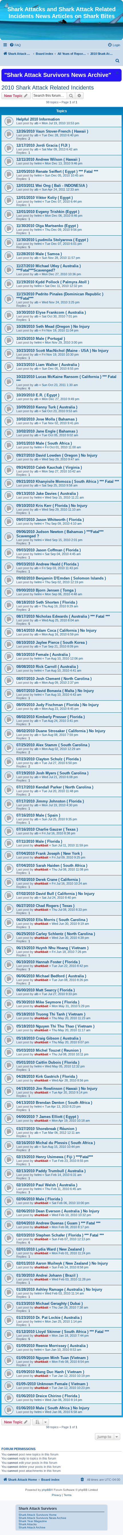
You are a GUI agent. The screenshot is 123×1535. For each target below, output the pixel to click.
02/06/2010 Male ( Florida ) (39, 1199)
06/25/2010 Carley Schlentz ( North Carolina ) (55, 934)
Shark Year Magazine (33, 1521)
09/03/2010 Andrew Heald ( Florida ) (47, 564)
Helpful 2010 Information (38, 119)
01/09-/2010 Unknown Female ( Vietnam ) (52, 1384)
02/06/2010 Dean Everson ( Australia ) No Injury (57, 1211)
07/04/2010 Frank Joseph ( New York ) (49, 853)
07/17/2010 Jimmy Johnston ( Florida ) (50, 801)
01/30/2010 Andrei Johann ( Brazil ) (47, 1275)
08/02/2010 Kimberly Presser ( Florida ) (50, 717)
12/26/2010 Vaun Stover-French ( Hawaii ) (52, 131)
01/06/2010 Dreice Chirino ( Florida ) (48, 1396)
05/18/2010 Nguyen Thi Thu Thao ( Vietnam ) (55, 1026)
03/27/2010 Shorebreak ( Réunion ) (46, 1129)
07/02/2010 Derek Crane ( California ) (48, 879)
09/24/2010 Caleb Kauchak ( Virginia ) (49, 467)
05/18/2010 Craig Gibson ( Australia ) (48, 1038)
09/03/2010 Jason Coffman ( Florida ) (48, 550)
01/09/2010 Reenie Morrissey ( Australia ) (52, 1346)
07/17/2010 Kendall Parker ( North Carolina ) (54, 787)
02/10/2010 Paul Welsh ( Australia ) (46, 1185)
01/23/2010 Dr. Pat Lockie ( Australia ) (49, 1317)
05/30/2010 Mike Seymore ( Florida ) (47, 1002)
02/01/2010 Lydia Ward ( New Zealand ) (50, 1249)
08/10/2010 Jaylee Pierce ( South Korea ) (51, 642)
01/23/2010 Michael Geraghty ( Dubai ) (49, 1303)
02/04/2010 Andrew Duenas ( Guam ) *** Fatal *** (58, 1223)
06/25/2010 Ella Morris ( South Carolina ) (52, 920)
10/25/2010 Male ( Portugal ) (40, 338)
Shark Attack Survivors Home (38, 1514)
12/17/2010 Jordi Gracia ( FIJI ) (43, 145)
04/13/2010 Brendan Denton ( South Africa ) (54, 1102)
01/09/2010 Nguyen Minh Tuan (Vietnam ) (52, 1358)
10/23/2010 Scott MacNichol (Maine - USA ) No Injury (62, 350)
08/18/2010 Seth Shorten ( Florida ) (46, 602)
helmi (37, 163)
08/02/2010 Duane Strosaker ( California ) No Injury (60, 731)
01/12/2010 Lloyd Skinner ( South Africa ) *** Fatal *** (62, 1331)
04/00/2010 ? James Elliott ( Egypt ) (47, 1117)
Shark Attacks (28, 1524)
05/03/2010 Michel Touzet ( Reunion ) (48, 1050)
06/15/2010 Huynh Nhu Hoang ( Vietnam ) (52, 948)
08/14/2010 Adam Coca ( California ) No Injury (56, 630)
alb (36, 123)
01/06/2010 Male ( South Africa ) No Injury (52, 1408)
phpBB (46, 1489)
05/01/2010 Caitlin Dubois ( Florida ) (47, 1062)
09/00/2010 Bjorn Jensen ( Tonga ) (46, 590)
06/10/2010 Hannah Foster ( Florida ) (48, 962)
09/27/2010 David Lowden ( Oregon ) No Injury (56, 455)
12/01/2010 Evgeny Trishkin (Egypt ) (47, 212)
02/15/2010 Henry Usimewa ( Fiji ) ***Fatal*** (54, 1157)
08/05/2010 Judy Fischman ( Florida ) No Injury (57, 705)
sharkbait (41, 845)
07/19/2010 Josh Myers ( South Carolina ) (52, 773)
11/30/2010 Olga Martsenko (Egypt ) (47, 226)
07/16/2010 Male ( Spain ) (38, 815)
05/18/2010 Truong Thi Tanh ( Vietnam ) (50, 1014)
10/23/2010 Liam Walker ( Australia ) (47, 365)
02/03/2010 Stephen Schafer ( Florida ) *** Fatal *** (60, 1235)
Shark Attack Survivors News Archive (42, 1518)
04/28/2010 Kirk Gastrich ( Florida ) (46, 1076)
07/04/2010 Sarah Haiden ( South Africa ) (51, 865)
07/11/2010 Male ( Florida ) (39, 841)
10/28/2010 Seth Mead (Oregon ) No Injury (53, 326)
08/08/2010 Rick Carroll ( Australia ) (47, 666)
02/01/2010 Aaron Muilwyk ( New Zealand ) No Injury (62, 1263)
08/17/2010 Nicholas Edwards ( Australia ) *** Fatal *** (63, 616)
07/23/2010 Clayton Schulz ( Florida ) (48, 759)
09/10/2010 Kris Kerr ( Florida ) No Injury (51, 505)
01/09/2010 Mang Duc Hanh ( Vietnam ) (50, 1372)
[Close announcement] (117, 73)
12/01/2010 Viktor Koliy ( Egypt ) (44, 197)
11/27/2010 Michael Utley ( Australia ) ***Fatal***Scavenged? (48, 268)
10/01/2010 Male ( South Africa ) (44, 443)
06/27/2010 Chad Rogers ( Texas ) (45, 906)
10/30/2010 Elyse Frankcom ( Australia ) (51, 312)
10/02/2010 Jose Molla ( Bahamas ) (46, 419)
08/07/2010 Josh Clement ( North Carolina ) (54, 679)
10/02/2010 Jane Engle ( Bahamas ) (47, 431)
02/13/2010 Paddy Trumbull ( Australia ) (51, 1171)
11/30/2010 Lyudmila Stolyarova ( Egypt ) (52, 240)
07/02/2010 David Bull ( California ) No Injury (55, 893)
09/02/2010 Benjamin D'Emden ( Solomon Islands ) (61, 578)
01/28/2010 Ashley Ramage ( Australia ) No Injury (59, 1289)
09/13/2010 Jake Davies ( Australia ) (47, 493)
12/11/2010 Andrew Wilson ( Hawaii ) (48, 159)
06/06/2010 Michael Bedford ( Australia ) (51, 976)
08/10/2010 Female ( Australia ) (43, 654)
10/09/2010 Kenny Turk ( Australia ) (46, 407)
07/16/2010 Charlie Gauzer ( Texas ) (47, 829)
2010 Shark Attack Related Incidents (47, 87)
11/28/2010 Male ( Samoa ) (39, 254)
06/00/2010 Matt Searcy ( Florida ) (45, 990)
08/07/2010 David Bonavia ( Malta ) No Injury (55, 691)
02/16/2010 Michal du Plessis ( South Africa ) (55, 1143)
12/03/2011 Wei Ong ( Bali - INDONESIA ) (51, 185)
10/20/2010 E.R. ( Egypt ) (37, 395)
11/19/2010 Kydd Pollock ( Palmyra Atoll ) (52, 282)
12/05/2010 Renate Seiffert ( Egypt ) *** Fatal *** (57, 171)
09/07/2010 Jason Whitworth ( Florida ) (50, 520)
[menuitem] (15, 45)
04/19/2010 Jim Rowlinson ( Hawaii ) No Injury (56, 1088)
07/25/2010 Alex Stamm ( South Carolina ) (53, 745)
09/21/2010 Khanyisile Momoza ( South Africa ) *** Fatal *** (67, 481)
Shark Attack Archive (32, 1527)
